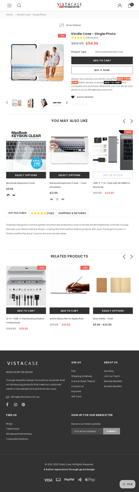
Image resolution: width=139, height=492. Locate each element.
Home (9, 14)
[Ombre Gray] (52, 199)
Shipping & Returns (72, 213)
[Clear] (8, 195)
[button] (78, 37)
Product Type (78, 51)
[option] (37, 63)
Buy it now (101, 70)
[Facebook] (9, 405)
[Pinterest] (24, 405)
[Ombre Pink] (57, 199)
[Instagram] (16, 405)
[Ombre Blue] (63, 199)
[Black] (14, 195)
